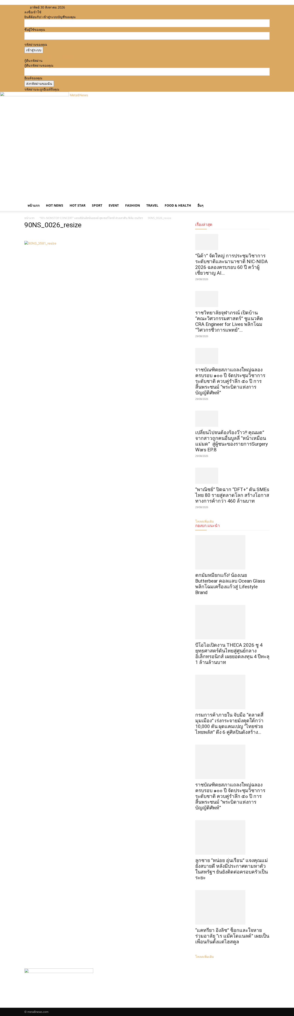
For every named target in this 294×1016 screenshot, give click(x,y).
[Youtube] (87, 7)
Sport (97, 205)
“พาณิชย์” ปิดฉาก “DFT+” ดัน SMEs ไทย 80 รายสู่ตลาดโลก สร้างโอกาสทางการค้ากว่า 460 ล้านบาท (232, 495)
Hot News (54, 205)
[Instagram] (81, 7)
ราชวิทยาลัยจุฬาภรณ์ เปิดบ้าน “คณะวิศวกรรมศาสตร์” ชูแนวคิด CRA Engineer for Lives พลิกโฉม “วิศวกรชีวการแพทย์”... (229, 321)
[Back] (95, 7)
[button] (264, 201)
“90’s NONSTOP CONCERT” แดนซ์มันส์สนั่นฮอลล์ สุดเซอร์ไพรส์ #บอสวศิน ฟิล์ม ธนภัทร (91, 218)
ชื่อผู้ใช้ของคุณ (34, 29)
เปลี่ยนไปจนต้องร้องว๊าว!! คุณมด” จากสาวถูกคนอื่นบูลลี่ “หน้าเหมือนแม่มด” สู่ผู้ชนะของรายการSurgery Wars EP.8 (231, 441)
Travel (152, 205)
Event (114, 205)
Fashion (132, 205)
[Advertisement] (147, 160)
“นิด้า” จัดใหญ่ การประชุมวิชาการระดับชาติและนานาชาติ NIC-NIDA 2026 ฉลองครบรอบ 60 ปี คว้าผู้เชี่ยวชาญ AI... (231, 264)
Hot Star (77, 205)
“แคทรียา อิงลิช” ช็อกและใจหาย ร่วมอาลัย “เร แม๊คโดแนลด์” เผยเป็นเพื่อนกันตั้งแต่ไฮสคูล (232, 936)
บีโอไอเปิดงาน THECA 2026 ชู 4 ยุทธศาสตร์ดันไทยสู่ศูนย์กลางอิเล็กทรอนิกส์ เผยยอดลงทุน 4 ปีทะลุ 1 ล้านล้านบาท (232, 653)
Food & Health (178, 205)
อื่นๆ (201, 205)
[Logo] (24, 197)
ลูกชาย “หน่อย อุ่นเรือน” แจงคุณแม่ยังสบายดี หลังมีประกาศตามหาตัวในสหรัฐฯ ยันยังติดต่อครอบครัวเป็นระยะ (231, 869)
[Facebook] (77, 7)
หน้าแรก (34, 205)
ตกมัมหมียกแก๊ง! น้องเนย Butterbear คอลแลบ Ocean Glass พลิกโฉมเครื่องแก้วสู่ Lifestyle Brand (230, 583)
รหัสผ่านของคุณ (35, 44)
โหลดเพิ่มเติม (204, 957)
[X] (84, 7)
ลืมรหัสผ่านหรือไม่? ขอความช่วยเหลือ (50, 56)
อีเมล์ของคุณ (33, 78)
